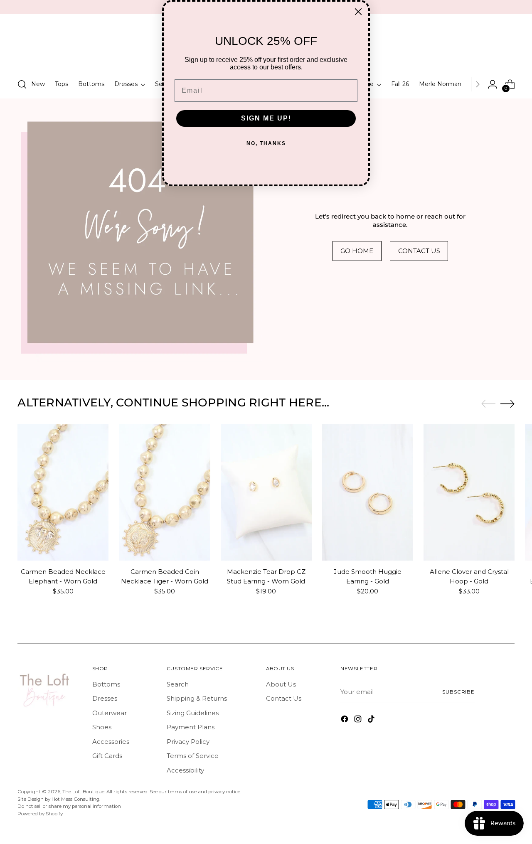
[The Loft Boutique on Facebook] (345, 720)
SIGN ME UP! (266, 118)
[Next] (477, 84)
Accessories (110, 742)
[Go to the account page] (492, 84)
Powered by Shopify (40, 814)
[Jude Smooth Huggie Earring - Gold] (367, 492)
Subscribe (458, 692)
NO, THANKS (266, 143)
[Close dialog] (358, 11)
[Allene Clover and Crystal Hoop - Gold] (469, 492)
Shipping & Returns (197, 698)
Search (178, 684)
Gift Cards (107, 756)
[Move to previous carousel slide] (488, 404)
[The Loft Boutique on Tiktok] (372, 720)
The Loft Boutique (83, 792)
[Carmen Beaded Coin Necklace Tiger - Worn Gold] (164, 492)
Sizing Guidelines (193, 713)
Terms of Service (193, 756)
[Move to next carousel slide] (507, 403)
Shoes (101, 727)
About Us (281, 684)
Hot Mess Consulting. (76, 799)
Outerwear (109, 713)
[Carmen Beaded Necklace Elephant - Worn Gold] (62, 492)
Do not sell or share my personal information (69, 806)
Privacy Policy (188, 742)
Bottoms (106, 684)
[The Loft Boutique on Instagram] (359, 720)
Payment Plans (190, 727)
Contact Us (283, 698)
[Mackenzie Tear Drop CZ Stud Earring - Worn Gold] (266, 492)
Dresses (104, 698)
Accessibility (185, 770)
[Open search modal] (22, 84)
